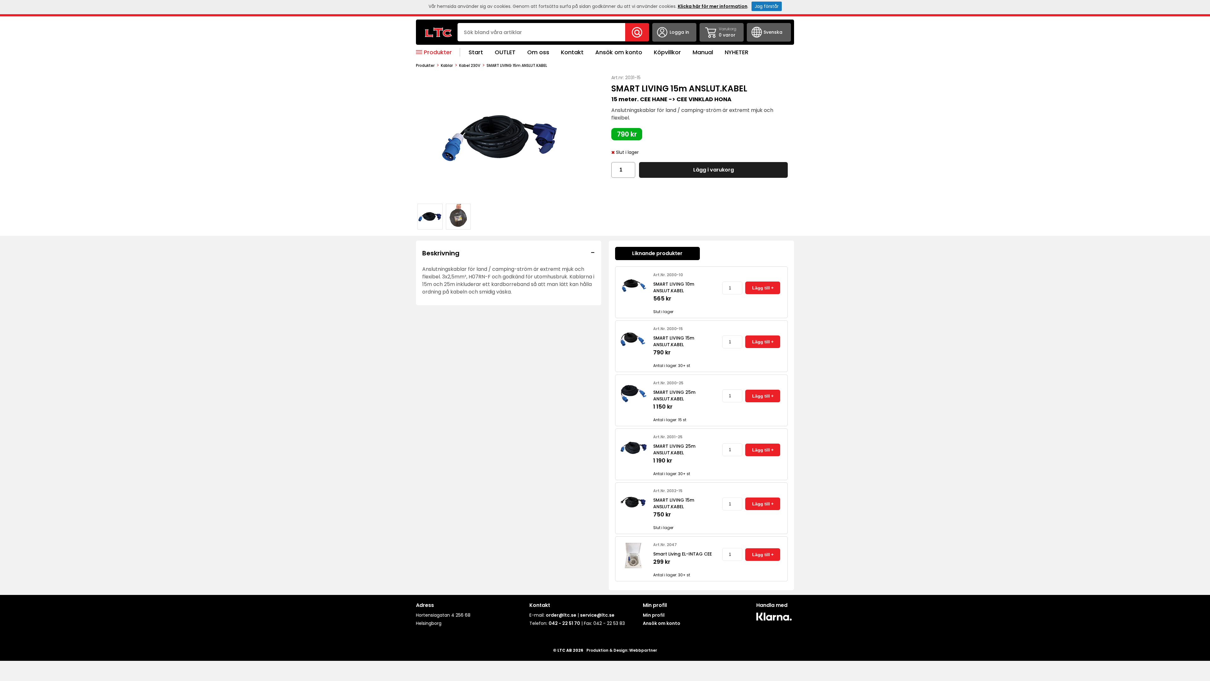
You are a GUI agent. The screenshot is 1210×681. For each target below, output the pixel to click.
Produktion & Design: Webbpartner (621, 650)
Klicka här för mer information (712, 6)
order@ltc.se (561, 615)
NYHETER (736, 52)
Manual (703, 52)
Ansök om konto (618, 52)
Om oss (538, 52)
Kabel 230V (469, 65)
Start (476, 52)
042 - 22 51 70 (564, 623)
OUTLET (505, 52)
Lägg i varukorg (713, 169)
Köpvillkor (667, 52)
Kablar (447, 65)
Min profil (654, 615)
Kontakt (572, 52)
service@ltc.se (597, 615)
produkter (425, 65)
